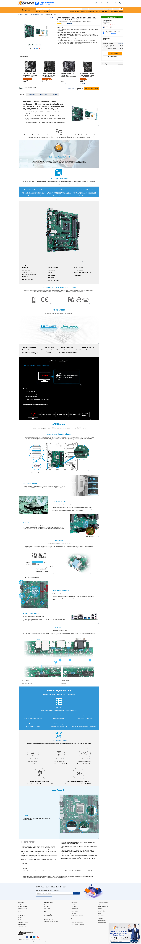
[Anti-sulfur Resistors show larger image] (84, 525)
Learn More (120, 43)
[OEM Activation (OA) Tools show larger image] (85, 753)
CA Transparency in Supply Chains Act (44, 941)
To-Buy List (100, 908)
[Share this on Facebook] (34, 48)
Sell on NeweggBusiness (49, 914)
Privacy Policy (31, 941)
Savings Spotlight (101, 910)
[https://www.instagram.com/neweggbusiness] (38, 937)
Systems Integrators (22, 926)
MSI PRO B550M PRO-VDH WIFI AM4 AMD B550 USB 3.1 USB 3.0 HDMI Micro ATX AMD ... (49, 76)
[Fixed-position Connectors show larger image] (79, 816)
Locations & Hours (21, 910)
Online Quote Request (102, 917)
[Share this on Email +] (41, 48)
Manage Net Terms (75, 911)
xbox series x (116, 9)
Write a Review (69, 23)
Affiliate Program (74, 921)
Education (20, 917)
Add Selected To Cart (91, 88)
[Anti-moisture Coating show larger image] (33, 505)
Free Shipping (112, 17)
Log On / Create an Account (76, 904)
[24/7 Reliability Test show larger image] (84, 485)
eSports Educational (102, 922)
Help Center (46, 906)
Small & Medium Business (23, 922)
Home (20, 14)
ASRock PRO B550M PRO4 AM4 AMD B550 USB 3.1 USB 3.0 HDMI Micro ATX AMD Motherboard (30, 76)
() (63, 23)
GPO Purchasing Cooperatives (77, 924)
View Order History (75, 908)
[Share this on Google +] (39, 48)
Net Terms (100, 904)
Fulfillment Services (48, 915)
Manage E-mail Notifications (77, 915)
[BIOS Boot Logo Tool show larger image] (59, 753)
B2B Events (83, 11)
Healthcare (20, 919)
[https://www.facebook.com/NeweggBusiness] (27, 937)
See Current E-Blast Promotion (44, 896)
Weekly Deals (101, 11)
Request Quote (113, 56)
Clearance (107, 11)
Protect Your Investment (108, 43)
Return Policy (47, 908)
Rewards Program (101, 911)
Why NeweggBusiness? (22, 906)
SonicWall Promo (114, 11)
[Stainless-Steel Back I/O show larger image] (84, 616)
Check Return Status (75, 913)
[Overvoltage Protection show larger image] (33, 594)
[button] (98, 72)
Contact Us (121, 11)
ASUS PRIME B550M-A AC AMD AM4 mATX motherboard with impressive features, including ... (68, 76)
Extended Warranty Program (77, 922)
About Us (20, 904)
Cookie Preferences (58, 941)
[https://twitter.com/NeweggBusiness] (31, 937)
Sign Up (76, 893)
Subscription (100, 918)
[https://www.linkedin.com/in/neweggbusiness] (34, 937)
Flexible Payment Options (103, 906)
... (42, 44)
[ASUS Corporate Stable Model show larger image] (58, 147)
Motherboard (26, 14)
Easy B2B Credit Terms (74, 11)
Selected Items (72, 88)
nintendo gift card (107, 9)
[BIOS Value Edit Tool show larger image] (33, 753)
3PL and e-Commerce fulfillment (51, 921)
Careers (19, 911)
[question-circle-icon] (117, 17)
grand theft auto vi (93, 9)
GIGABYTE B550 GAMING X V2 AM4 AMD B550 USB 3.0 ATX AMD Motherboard (87, 75)
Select (25, 83)
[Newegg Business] (25, 933)
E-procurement (101, 915)
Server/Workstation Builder (92, 11)
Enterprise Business (22, 924)
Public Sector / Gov (21, 921)
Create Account (87, 3)
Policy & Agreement (22, 941)
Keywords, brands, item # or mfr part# (49, 9)
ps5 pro (100, 9)
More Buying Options (107, 64)
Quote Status (73, 910)
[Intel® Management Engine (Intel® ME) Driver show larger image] (78, 773)
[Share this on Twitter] (37, 48)
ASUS (42, 14)
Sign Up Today (134, 941)
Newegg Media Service (102, 920)
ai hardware (85, 9)
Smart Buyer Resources (22, 908)
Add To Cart (114, 53)
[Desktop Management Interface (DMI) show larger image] (39, 773)
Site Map (99, 913)
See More (120, 64)
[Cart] (120, 2)
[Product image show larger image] (59, 231)
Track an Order (74, 906)
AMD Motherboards (35, 14)
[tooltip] (109, 21)
